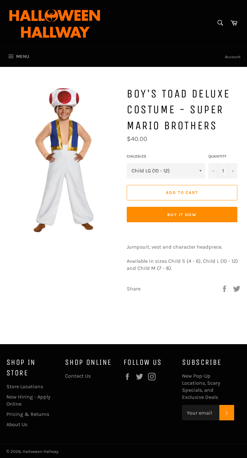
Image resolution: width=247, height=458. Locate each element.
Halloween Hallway (40, 451)
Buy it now (182, 214)
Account (233, 56)
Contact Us (78, 376)
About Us (16, 424)
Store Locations (24, 386)
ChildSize (136, 156)
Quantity (217, 156)
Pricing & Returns (27, 414)
